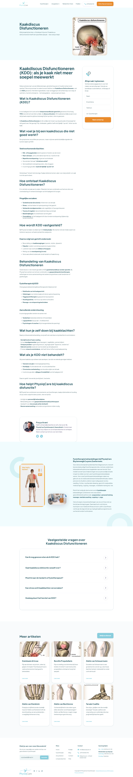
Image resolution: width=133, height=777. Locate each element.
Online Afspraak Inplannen (105, 4)
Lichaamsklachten (61, 759)
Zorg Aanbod (59, 756)
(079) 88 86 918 (89, 4)
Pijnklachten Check (68, 4)
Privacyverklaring (79, 772)
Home (57, 749)
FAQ (69, 759)
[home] (24, 4)
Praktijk (70, 749)
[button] (44, 3)
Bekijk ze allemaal (105, 635)
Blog (69, 752)
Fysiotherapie (59, 752)
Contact (70, 756)
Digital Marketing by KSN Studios (104, 770)
